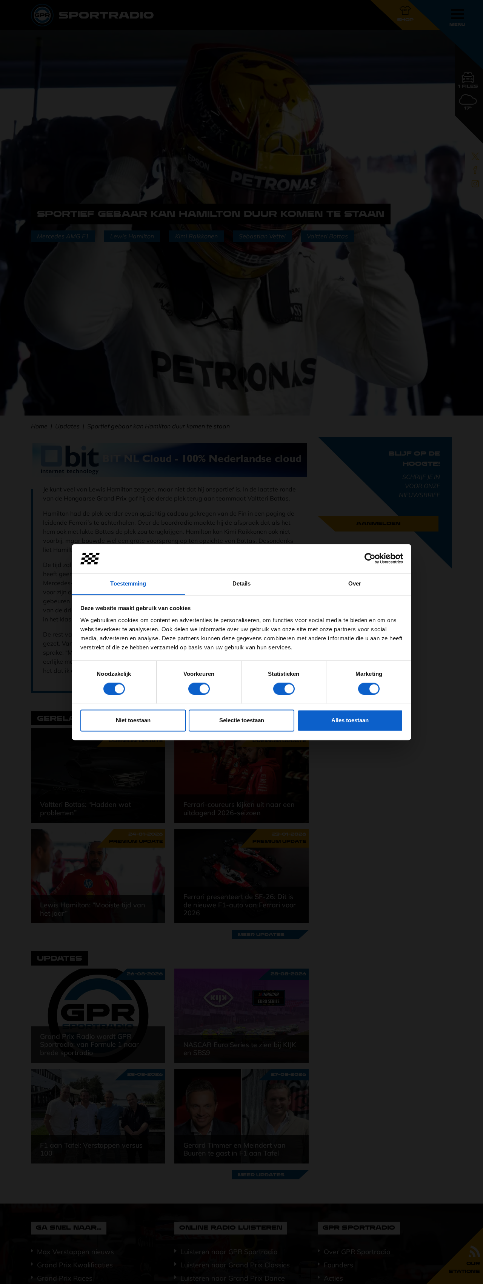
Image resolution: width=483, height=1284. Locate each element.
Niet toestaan (133, 720)
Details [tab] (241, 583)
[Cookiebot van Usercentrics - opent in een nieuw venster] (370, 558)
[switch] (199, 689)
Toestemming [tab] (128, 583)
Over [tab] (354, 583)
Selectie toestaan (241, 720)
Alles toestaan (350, 720)
